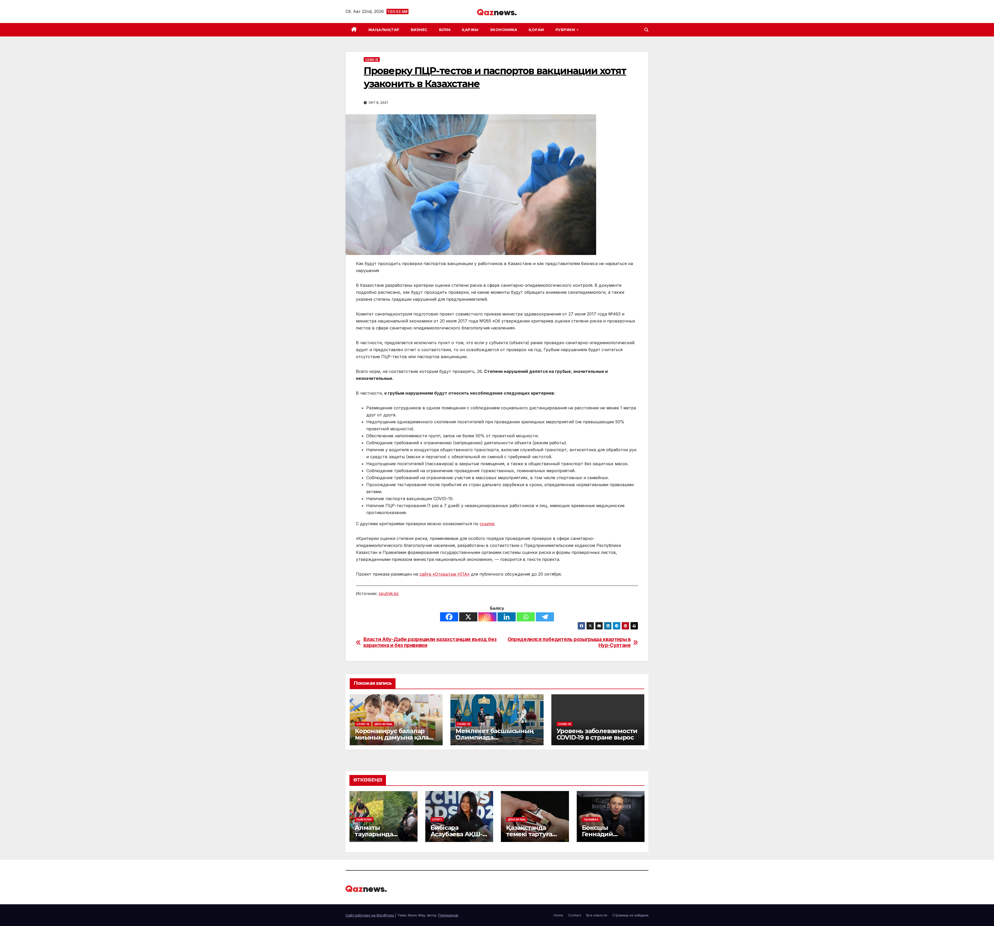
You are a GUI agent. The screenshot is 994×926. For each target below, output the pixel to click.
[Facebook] (449, 616)
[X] (468, 616)
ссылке (487, 523)
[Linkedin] (507, 616)
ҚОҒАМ (536, 29)
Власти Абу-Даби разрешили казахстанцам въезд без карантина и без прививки (430, 642)
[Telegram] (545, 616)
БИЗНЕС (419, 29)
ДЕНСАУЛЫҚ (383, 724)
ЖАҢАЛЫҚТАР (383, 29)
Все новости (596, 915)
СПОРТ (437, 819)
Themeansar (448, 915)
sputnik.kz (389, 593)
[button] (646, 29)
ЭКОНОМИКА (503, 29)
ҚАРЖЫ (470, 29)
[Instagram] (487, 616)
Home (558, 915)
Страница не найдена (630, 915)
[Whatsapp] (526, 616)
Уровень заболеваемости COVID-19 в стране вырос (597, 734)
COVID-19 (371, 59)
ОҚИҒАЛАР (364, 819)
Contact (574, 915)
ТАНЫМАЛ (590, 819)
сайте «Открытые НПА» (444, 574)
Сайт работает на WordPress (370, 915)
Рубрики (566, 29)
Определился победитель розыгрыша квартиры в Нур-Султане (569, 642)
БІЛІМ (445, 29)
